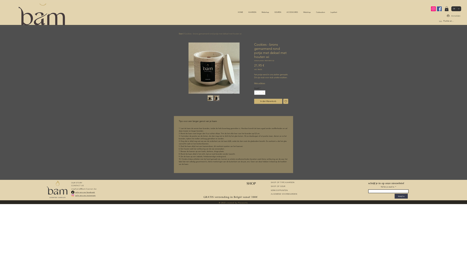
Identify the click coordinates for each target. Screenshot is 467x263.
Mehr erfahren (259, 83)
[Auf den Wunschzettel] (285, 101)
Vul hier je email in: (388, 187)
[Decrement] (256, 92)
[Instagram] (433, 8)
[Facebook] (439, 8)
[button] (447, 8)
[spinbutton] (260, 92)
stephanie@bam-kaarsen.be (84, 189)
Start (181, 34)
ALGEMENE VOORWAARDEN (284, 194)
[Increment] (263, 92)
